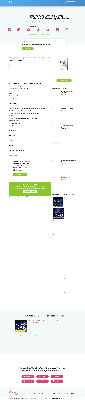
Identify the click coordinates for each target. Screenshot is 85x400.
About (34, 393)
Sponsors (65, 393)
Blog (59, 393)
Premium (48, 393)
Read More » (63, 94)
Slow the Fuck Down (66, 177)
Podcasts (40, 393)
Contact (72, 393)
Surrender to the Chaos (67, 108)
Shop (54, 393)
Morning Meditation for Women (15, 196)
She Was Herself (65, 143)
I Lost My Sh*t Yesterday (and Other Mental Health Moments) (67, 127)
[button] (64, 80)
